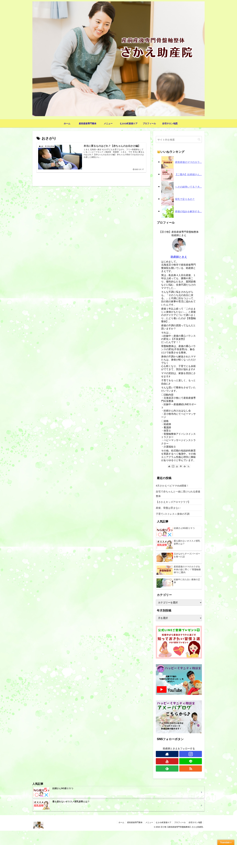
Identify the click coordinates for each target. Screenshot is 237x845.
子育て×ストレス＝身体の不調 (172, 513)
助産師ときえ (179, 257)
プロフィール (180, 822)
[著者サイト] (169, 466)
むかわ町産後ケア (163, 822)
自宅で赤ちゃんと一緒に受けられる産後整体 (178, 493)
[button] (199, 139)
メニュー (149, 822)
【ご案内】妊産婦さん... (188, 174)
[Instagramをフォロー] (173, 466)
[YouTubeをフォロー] (177, 466)
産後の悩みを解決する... (188, 211)
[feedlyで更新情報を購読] (184, 466)
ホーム (121, 822)
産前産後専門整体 (135, 822)
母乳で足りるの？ (185, 199)
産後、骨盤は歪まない (168, 507)
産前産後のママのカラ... (188, 162)
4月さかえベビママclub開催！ (172, 485)
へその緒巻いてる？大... (188, 186)
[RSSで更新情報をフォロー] (188, 466)
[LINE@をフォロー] (180, 466)
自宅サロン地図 (195, 822)
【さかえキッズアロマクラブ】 (173, 502)
